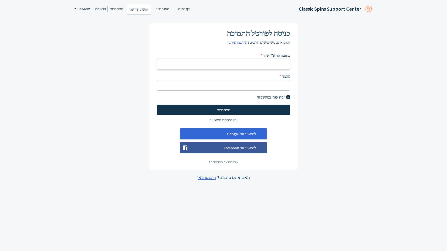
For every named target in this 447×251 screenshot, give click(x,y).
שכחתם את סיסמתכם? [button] (223, 162)
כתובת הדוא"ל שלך (275, 55)
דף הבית (184, 9)
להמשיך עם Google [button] (241, 134)
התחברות (116, 9)
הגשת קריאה (139, 9)
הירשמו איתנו (237, 42)
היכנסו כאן (206, 177)
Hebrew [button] (83, 9)
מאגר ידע (162, 9)
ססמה (284, 76)
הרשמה (100, 9)
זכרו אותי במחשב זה (270, 97)
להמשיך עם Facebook (240, 147)
